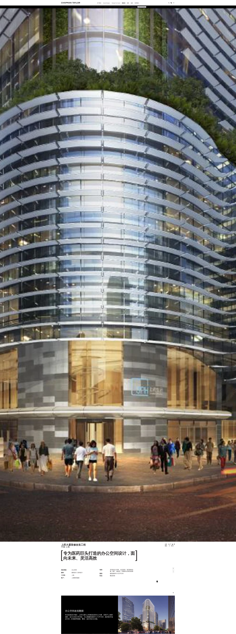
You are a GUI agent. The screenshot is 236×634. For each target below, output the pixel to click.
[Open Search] (169, 3)
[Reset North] (173, 572)
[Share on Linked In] (169, 544)
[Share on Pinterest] (174, 544)
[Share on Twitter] (170, 544)
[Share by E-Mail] (172, 544)
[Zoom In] (173, 568)
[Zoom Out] (173, 570)
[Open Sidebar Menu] (175, 2)
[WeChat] (171, 3)
